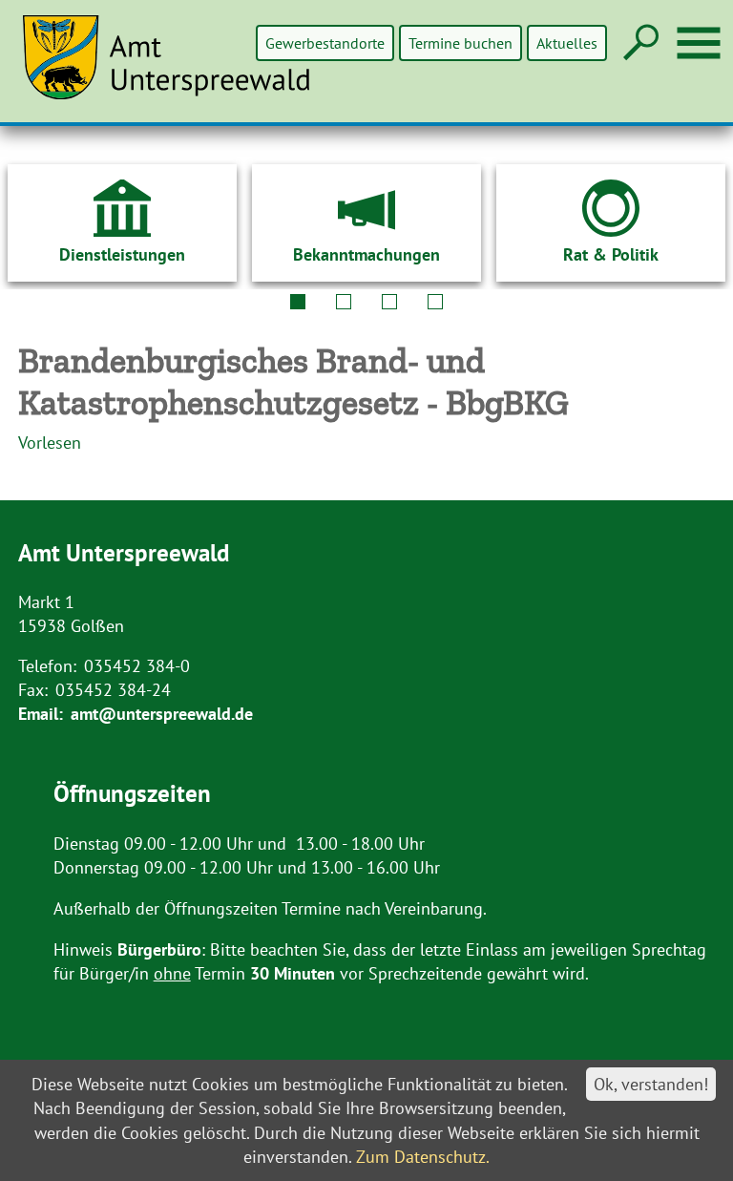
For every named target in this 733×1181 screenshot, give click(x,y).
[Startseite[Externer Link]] (177, 68)
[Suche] (639, 43)
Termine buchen (460, 43)
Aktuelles (566, 43)
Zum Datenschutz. (423, 1157)
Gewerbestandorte (325, 43)
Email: (40, 714)
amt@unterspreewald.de (162, 714)
